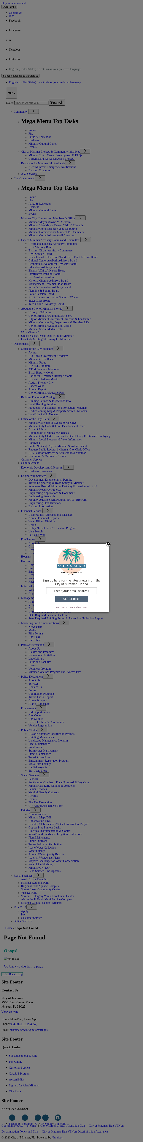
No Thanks (61, 607)
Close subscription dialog (108, 544)
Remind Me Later (78, 607)
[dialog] (71, 578)
